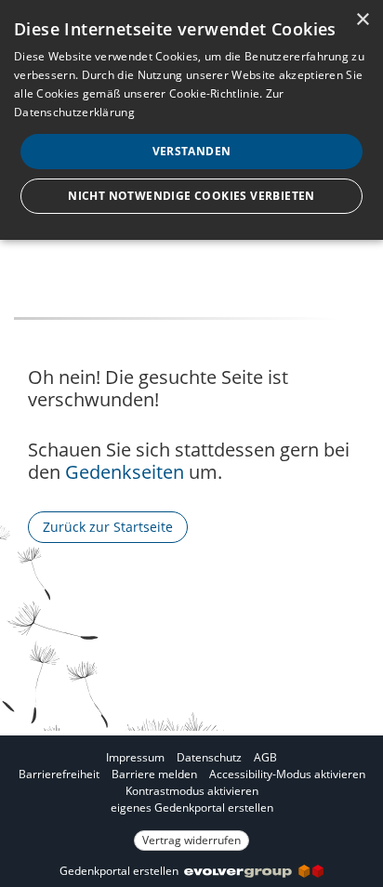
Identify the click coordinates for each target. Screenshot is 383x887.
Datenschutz (209, 757)
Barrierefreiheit (59, 774)
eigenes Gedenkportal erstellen (192, 807)
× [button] (362, 20)
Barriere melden (154, 774)
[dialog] (191, 120)
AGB (265, 757)
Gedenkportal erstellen (121, 871)
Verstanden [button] (191, 151)
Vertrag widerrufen (191, 840)
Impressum (135, 757)
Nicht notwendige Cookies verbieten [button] (191, 196)
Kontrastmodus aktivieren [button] (191, 791)
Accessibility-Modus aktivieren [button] (287, 774)
